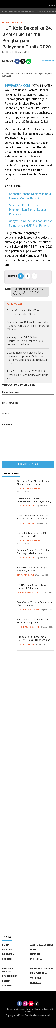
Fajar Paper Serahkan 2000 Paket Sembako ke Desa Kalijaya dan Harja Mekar (27, 375)
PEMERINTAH (40, 11)
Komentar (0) (48, 60)
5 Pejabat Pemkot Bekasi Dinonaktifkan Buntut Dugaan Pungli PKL (28, 209)
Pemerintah (28, 506)
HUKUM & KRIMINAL (26, 11)
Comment (7, 424)
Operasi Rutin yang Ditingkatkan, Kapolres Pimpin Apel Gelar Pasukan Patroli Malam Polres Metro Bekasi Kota (27, 358)
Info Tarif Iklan (38, 973)
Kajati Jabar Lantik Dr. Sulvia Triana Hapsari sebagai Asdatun (34, 621)
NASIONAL (13, 11)
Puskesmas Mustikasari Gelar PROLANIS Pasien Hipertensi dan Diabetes (33, 640)
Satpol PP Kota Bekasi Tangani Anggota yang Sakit (32, 569)
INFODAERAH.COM (17, 85)
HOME (4, 11)
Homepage (35, 982)
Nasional (35, 954)
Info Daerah (8, 954)
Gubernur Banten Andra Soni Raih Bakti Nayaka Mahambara (33, 552)
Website (6, 413)
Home (19, 489)
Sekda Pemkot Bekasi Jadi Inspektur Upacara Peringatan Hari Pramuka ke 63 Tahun (28, 326)
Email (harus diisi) (10, 403)
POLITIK (50, 11)
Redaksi (45, 1009)
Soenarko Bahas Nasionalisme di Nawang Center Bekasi (33, 482)
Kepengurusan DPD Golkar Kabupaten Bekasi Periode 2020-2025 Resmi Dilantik (25, 341)
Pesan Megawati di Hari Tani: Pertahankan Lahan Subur (23, 312)
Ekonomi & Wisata (25, 592)
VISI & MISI (35, 978)
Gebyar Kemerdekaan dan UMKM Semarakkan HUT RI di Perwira (33, 517)
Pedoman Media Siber (41, 968)
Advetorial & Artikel (41, 944)
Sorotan (7, 959)
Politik (6, 981)
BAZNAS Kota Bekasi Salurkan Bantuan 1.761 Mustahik (32, 586)
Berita (20, 575)
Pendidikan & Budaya (32, 489)
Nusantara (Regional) (8, 970)
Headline (7, 949)
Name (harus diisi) (11, 392)
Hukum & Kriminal (31, 610)
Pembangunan (9, 976)
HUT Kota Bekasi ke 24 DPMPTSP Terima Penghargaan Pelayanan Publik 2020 (29, 291)
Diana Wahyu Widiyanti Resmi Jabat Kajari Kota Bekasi (34, 604)
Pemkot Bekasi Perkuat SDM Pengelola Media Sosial (31, 534)
